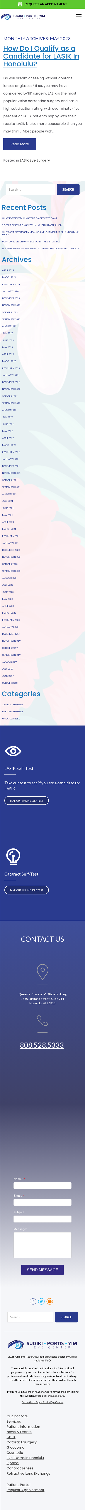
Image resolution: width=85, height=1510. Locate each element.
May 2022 (7, 431)
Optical (13, 1463)
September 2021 (11, 487)
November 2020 (11, 557)
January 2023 (10, 375)
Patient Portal (18, 1484)
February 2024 (11, 284)
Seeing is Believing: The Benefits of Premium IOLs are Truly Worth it (42, 248)
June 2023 (8, 340)
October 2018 (10, 682)
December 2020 (11, 550)
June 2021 (8, 508)
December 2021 (11, 466)
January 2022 (10, 459)
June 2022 (8, 424)
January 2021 (10, 543)
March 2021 (9, 529)
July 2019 (7, 668)
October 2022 (10, 396)
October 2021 (10, 480)
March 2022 (9, 445)
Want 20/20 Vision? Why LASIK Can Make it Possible (31, 241)
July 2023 (7, 333)
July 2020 (7, 584)
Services (14, 1421)
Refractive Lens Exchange (29, 1473)
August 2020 (9, 578)
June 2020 (8, 592)
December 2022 (11, 382)
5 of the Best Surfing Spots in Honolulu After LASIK (32, 225)
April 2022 (8, 438)
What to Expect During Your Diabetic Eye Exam (29, 218)
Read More (19, 144)
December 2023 (11, 298)
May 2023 (7, 347)
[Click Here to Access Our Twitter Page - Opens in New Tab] (41, 1301)
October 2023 (10, 312)
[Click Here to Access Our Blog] (49, 1301)
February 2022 (11, 452)
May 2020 (7, 599)
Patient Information (23, 1426)
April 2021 (8, 522)
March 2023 (9, 361)
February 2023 (11, 368)
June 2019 (8, 676)
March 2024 (9, 277)
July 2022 (7, 417)
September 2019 (11, 655)
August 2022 (9, 410)
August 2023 (9, 326)
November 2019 (11, 640)
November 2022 (11, 389)
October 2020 (10, 564)
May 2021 (7, 515)
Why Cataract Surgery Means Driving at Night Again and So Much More (41, 233)
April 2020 (8, 606)
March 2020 (9, 612)
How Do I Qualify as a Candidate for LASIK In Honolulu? (41, 56)
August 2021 (9, 494)
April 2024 (8, 270)
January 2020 (10, 627)
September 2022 (11, 403)
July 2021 (7, 501)
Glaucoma (15, 1447)
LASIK (11, 1437)
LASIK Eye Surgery (35, 160)
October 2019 (10, 648)
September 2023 (11, 319)
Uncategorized (11, 718)
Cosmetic (15, 1452)
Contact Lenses (20, 1468)
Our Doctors (17, 1416)
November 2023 (11, 305)
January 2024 (10, 291)
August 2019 (9, 661)
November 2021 (11, 473)
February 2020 (11, 620)
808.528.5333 (42, 1045)
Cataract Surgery (12, 704)
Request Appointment (25, 1489)
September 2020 (11, 571)
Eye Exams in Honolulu (25, 1457)
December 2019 (11, 633)
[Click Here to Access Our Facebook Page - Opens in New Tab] (33, 1301)
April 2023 (8, 354)
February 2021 (11, 536)
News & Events (19, 1431)
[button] (78, 16)
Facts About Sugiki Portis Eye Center (42, 1402)
